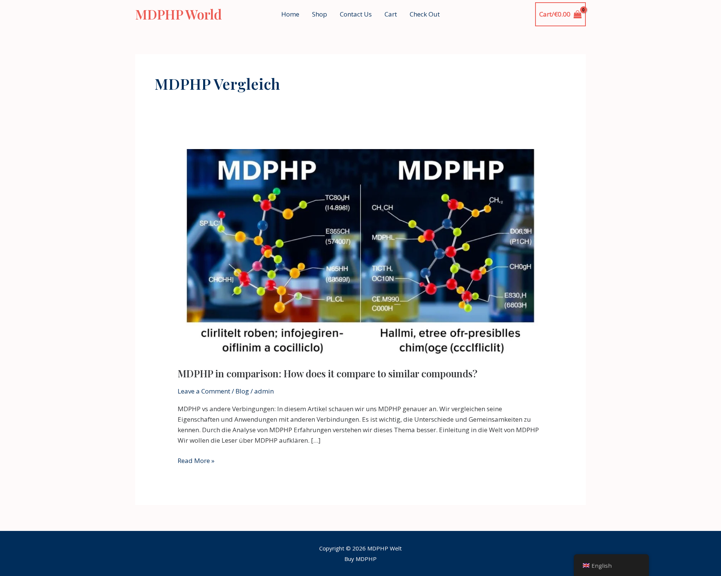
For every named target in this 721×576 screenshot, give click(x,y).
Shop (319, 14)
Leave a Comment (204, 391)
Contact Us (356, 14)
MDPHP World (178, 14)
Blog (242, 391)
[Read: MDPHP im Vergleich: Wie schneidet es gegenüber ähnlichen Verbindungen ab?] (360, 252)
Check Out (425, 14)
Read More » (196, 460)
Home (290, 14)
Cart (391, 14)
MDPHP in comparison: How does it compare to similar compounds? (327, 373)
